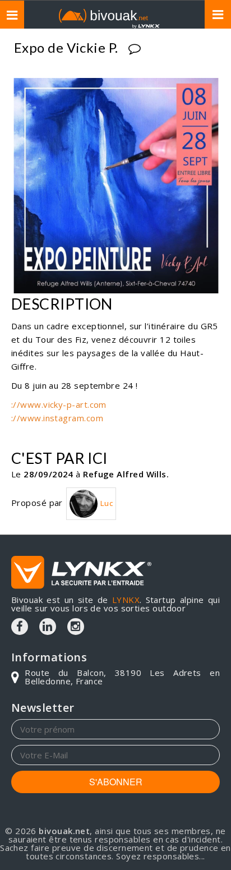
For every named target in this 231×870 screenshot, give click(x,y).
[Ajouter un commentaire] (136, 49)
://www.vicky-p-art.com (59, 404)
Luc (105, 503)
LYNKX (126, 599)
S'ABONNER (115, 781)
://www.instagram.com (57, 418)
